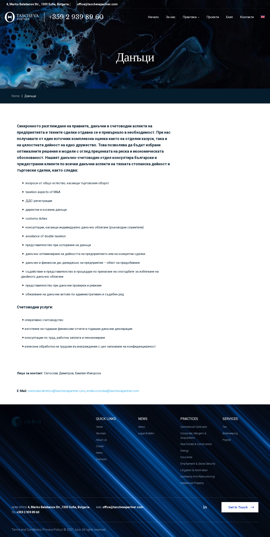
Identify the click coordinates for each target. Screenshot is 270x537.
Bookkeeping (230, 433)
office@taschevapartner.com (97, 4)
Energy (184, 450)
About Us (101, 439)
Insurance (186, 457)
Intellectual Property (192, 483)
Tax (225, 426)
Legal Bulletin (146, 433)
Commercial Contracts (193, 426)
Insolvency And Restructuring (197, 476)
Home (16, 96)
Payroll (227, 439)
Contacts (101, 459)
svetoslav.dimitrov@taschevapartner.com (56, 391)
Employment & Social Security (197, 463)
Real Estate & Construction (196, 444)
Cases (100, 446)
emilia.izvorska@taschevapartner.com (112, 391)
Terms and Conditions (26, 529)
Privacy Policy (52, 529)
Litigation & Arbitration (194, 470)
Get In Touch (238, 507)
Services (101, 433)
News (99, 452)
